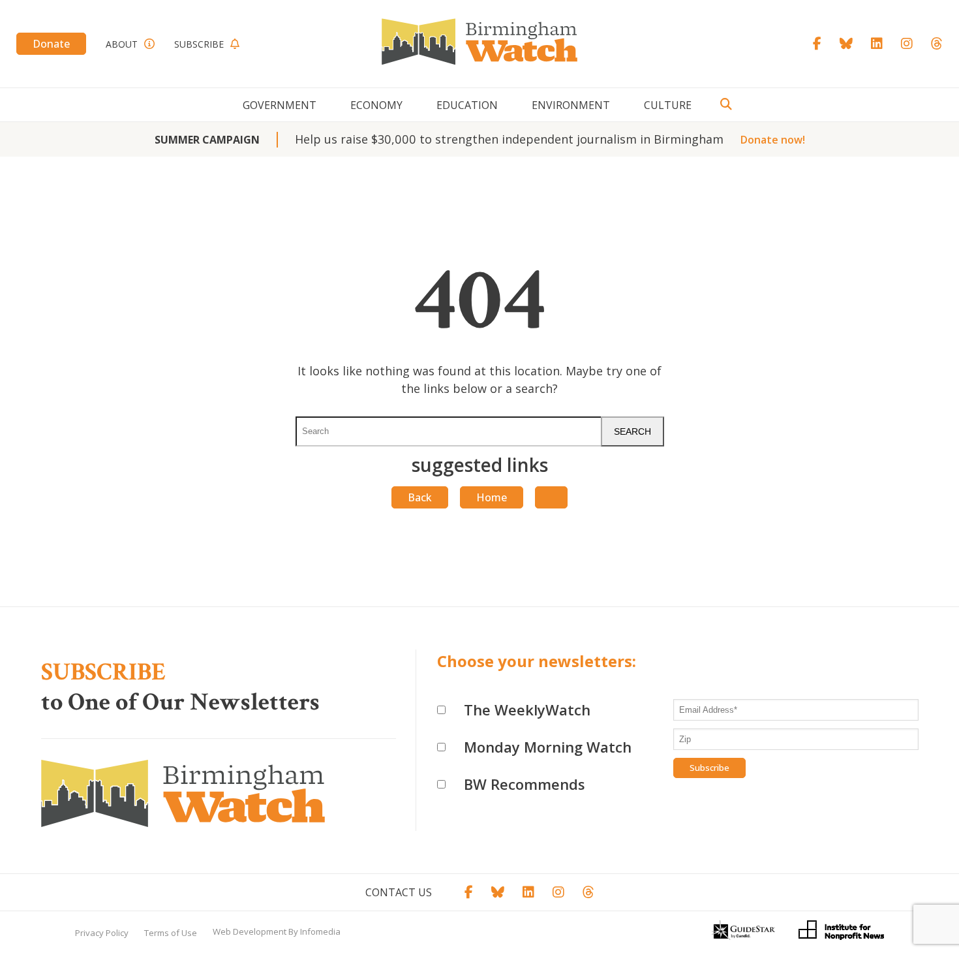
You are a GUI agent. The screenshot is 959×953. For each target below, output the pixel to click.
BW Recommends (524, 784)
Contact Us (398, 892)
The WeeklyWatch (527, 709)
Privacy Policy (102, 933)
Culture (668, 105)
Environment (571, 105)
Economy (376, 105)
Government (279, 105)
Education (467, 105)
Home (491, 497)
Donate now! (772, 140)
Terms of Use (170, 933)
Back (420, 497)
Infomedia (320, 931)
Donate (51, 44)
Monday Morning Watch (548, 747)
